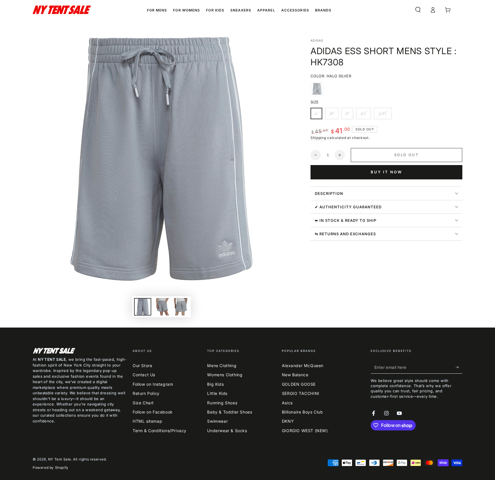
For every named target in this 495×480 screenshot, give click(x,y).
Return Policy (146, 393)
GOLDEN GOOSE (299, 384)
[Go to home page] (62, 9)
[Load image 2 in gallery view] (161, 307)
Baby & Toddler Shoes (229, 412)
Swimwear (217, 421)
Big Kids (215, 384)
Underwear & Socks (227, 430)
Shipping (318, 138)
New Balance (295, 374)
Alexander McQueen (302, 365)
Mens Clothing (221, 365)
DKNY (288, 421)
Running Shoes (222, 402)
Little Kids (217, 393)
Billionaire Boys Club (302, 412)
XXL (385, 115)
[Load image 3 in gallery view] (180, 307)
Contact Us (144, 374)
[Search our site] (417, 9)
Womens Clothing (224, 374)
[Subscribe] (459, 367)
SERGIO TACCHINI (300, 393)
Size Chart (143, 402)
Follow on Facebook (153, 412)
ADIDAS (317, 40)
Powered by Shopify (50, 467)
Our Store (142, 365)
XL (365, 115)
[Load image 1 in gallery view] (142, 307)
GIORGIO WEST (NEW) (305, 430)
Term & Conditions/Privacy (159, 430)
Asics (287, 402)
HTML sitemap (147, 421)
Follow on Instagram (153, 384)
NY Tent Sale (59, 459)
